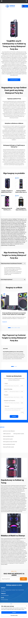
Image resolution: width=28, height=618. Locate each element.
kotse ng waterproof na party (9, 444)
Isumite (14, 416)
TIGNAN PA (4, 321)
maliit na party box (7, 433)
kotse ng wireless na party (8, 436)
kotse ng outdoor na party (18, 433)
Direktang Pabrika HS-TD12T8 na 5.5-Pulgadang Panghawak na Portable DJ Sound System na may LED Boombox (7, 209)
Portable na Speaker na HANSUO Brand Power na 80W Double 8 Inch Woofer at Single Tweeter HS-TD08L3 (7, 191)
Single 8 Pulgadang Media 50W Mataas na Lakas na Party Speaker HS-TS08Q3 (21, 209)
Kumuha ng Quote (14, 79)
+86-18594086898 (5, 595)
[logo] (10, 6)
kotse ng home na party (8, 439)
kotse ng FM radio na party (8, 446)
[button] (9, 327)
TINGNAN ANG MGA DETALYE (7, 183)
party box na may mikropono (9, 431)
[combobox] (6, 391)
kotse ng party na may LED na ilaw (10, 441)
